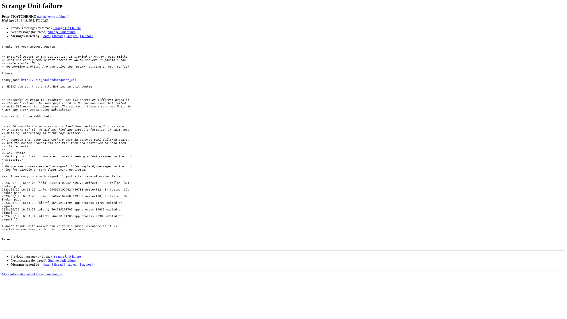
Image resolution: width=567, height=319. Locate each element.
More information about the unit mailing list (32, 274)
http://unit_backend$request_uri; (49, 80)
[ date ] (46, 36)
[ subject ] (72, 36)
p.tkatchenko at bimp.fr (53, 16)
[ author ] (86, 36)
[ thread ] (58, 36)
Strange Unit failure (67, 28)
